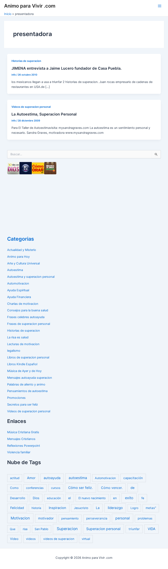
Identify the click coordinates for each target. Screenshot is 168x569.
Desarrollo (17, 498)
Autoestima (15, 270)
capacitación (133, 478)
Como (14, 488)
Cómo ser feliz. (80, 488)
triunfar (134, 529)
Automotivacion (18, 283)
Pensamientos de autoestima (27, 391)
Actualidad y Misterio (21, 250)
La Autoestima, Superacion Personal (44, 114)
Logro (134, 508)
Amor (31, 478)
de (133, 488)
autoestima (78, 478)
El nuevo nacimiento (92, 498)
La (98, 508)
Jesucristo (81, 508)
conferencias (35, 488)
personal (122, 518)
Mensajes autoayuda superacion (29, 378)
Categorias (20, 239)
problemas (145, 518)
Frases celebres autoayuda (25, 317)
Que (12, 529)
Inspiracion (57, 508)
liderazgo (115, 508)
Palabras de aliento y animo (26, 384)
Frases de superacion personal (28, 324)
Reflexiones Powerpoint (23, 446)
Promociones (16, 398)
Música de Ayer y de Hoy (24, 371)
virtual (86, 539)
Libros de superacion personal (28, 357)
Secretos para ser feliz (22, 404)
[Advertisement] (38, 203)
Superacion (67, 528)
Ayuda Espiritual (18, 290)
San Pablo (41, 529)
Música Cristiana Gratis (23, 432)
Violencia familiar (18, 452)
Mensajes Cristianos (21, 439)
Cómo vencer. (112, 488)
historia (36, 508)
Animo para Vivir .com (29, 6)
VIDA (151, 529)
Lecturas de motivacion (23, 344)
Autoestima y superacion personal (30, 277)
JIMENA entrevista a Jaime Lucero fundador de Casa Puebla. (66, 68)
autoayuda (52, 478)
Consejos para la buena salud (27, 310)
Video (14, 539)
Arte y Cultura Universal (23, 263)
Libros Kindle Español (22, 364)
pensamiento (70, 518)
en (115, 498)
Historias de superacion (26, 60)
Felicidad (17, 508)
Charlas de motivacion (22, 304)
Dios (36, 498)
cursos (55, 488)
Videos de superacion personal (31, 106)
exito (129, 498)
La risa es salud (17, 337)
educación (54, 498)
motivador (46, 518)
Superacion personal (103, 529)
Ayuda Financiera (19, 297)
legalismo (13, 351)
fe (142, 498)
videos (31, 539)
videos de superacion (58, 539)
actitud (14, 478)
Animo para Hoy (18, 256)
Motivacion (20, 518)
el (69, 498)
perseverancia (96, 518)
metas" (151, 508)
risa (25, 529)
